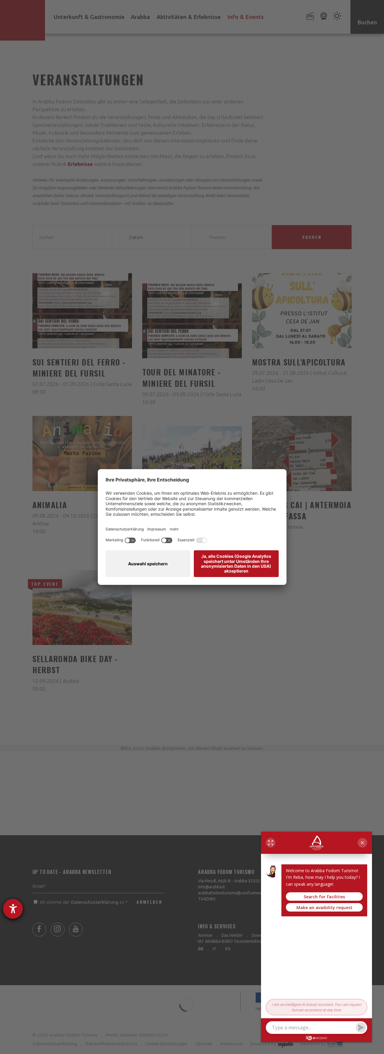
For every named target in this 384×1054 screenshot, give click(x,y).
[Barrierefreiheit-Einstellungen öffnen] (13, 909)
